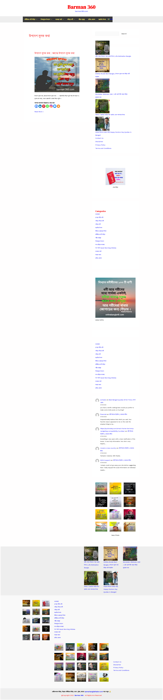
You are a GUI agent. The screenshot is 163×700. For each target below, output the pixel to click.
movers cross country (108, 448)
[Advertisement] (126, 628)
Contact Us (99, 138)
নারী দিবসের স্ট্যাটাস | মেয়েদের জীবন (118, 414)
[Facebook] (36, 106)
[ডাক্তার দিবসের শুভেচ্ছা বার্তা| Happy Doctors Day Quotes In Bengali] (111, 578)
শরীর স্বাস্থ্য (81, 19)
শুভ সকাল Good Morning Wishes (105, 248)
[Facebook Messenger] (54, 106)
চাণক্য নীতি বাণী (99, 217)
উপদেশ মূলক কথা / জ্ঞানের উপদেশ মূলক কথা (54, 53)
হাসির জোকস (91, 19)
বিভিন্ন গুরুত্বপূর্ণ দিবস (100, 231)
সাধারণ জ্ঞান (98, 255)
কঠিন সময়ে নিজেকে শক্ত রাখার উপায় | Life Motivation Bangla (113, 56)
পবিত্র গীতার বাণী (99, 221)
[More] (58, 106)
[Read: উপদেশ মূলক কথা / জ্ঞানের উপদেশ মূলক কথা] (57, 74)
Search (124, 34)
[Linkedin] (40, 106)
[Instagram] (51, 106)
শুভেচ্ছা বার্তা (58, 19)
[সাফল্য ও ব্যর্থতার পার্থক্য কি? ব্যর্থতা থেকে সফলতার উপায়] (91, 578)
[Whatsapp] (47, 106)
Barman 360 (81, 6)
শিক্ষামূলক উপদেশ (45, 19)
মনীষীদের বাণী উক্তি (30, 19)
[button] (36, 19)
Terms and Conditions (103, 148)
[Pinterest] (43, 106)
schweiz (103, 400)
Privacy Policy (100, 145)
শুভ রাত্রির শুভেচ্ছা (100, 244)
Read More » (39, 112)
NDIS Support (105, 460)
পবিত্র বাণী (70, 19)
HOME (97, 214)
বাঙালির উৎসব (102, 19)
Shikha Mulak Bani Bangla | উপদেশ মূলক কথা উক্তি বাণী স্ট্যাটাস (111, 564)
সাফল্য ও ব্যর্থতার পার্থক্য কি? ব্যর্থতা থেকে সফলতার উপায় (110, 115)
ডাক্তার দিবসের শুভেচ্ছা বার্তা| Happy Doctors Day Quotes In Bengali (111, 589)
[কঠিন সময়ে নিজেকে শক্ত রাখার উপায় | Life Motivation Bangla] (91, 554)
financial (103, 414)
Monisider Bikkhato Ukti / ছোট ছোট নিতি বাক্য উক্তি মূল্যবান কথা (131, 564)
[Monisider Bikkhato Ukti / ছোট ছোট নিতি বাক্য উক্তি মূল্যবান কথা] (130, 554)
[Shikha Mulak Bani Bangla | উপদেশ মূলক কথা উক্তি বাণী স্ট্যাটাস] (111, 554)
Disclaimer (99, 141)
